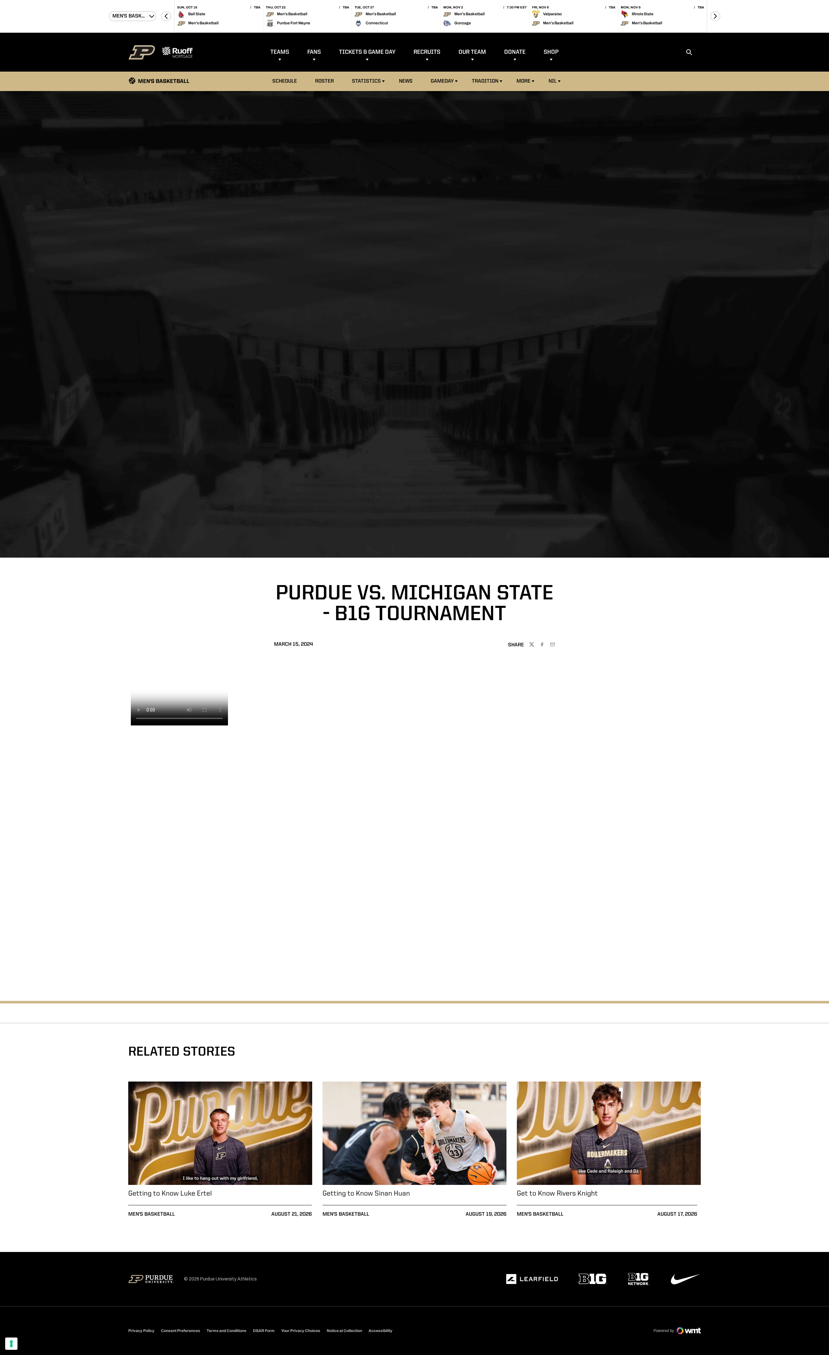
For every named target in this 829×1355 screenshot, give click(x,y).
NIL (553, 81)
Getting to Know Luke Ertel (170, 1193)
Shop (551, 52)
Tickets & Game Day (367, 52)
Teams (279, 52)
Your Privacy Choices (300, 1330)
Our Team (472, 52)
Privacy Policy (141, 1330)
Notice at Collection (344, 1330)
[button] (166, 16)
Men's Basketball (151, 1214)
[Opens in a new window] (532, 1279)
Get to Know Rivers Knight (557, 1193)
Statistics (366, 81)
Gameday (442, 81)
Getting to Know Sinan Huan (366, 1193)
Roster (324, 81)
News (406, 81)
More (523, 81)
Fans (314, 52)
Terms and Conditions (226, 1330)
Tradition (485, 81)
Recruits (427, 52)
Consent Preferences (180, 1330)
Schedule (284, 81)
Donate (515, 52)
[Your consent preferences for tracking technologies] (11, 1344)
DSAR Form (264, 1330)
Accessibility (380, 1330)
